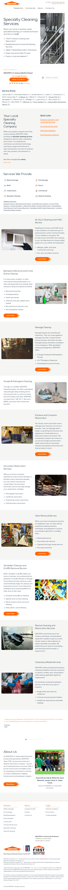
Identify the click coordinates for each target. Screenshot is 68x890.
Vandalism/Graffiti (36, 208)
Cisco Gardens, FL (39, 102)
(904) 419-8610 (58, 4)
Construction (8, 821)
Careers (27, 812)
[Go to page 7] (38, 739)
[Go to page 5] (34, 739)
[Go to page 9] (42, 739)
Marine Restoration (48, 208)
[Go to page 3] (30, 739)
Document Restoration (43, 206)
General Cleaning (9, 831)
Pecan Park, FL (54, 97)
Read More (10, 784)
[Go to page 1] (26, 739)
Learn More (42, 259)
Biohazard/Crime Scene (23, 204)
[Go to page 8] (40, 739)
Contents (59, 208)
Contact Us (49, 8)
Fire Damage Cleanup (49, 135)
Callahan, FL (23, 97)
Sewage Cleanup (9, 204)
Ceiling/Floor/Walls (29, 206)
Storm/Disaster (9, 818)
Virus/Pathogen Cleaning (40, 204)
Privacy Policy (50, 812)
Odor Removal (8, 208)
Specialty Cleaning (10, 828)
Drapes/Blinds (56, 206)
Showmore (7, 162)
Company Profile (30, 809)
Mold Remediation (48, 130)
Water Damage (9, 809)
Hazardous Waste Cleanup (12, 210)
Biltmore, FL (27, 102)
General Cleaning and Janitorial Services (49, 120)
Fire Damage (8, 812)
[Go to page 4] (32, 739)
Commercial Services (48, 126)
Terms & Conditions (52, 809)
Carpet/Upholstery (16, 206)
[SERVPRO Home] (12, 3)
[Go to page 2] (28, 739)
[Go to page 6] (36, 739)
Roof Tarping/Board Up (21, 208)
